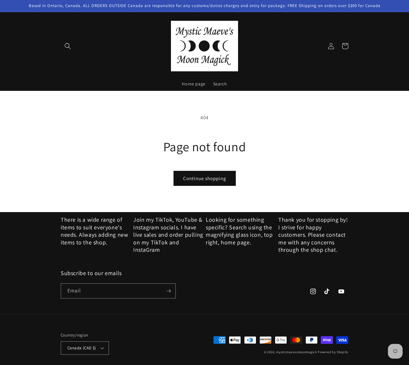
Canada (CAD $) (81, 348)
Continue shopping (204, 178)
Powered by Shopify (333, 352)
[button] (68, 46)
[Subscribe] (168, 290)
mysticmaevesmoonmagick (296, 352)
